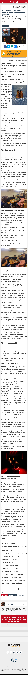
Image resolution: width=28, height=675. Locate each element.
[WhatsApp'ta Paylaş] (12, 46)
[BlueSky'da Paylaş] (15, 46)
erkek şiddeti (21, 595)
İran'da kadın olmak (14, 597)
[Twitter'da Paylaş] (8, 46)
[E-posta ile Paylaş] (22, 46)
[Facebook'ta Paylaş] (5, 46)
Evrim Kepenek (10, 604)
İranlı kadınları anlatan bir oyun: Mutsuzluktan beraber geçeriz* (13, 12)
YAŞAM (4, 7)
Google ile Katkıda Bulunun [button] (15, 625)
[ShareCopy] (18, 46)
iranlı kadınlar (5, 597)
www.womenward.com (20, 400)
